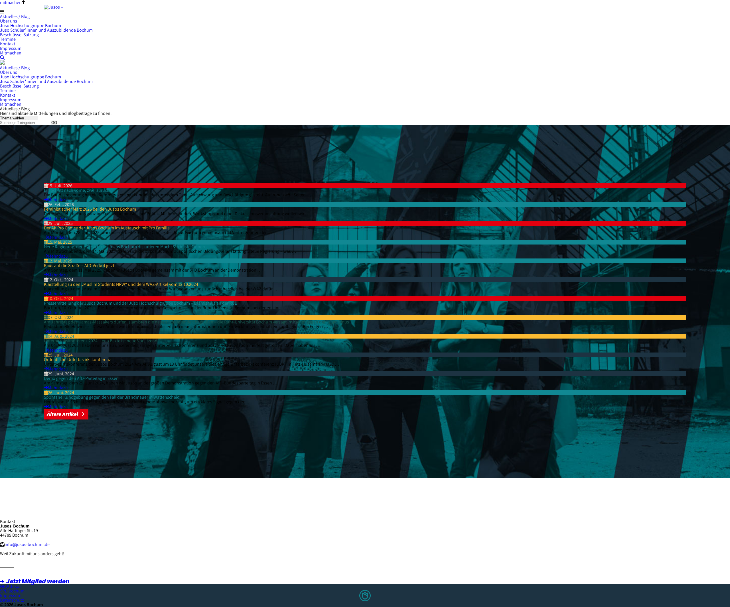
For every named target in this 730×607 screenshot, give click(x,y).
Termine (8, 39)
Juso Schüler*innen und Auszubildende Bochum (46, 30)
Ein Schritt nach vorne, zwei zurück (76, 190)
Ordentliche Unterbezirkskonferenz (77, 359)
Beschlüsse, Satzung (19, 35)
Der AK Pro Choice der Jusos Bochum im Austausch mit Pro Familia (107, 228)
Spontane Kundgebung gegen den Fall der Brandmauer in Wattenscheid (112, 397)
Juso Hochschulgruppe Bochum (30, 25)
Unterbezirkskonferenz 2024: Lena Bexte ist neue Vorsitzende (102, 341)
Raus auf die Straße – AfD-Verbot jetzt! (80, 265)
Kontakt (7, 44)
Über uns (8, 21)
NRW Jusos (10, 586)
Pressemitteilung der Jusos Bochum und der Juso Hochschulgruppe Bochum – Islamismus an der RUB (140, 303)
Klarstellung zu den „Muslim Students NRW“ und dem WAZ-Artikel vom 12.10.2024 (121, 284)
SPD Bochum (12, 591)
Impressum (10, 48)
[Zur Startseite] (65, 7)
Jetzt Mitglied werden (38, 581)
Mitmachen (10, 53)
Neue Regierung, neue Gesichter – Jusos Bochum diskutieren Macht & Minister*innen (124, 247)
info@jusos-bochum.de (27, 544)
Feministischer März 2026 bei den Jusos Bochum (90, 209)
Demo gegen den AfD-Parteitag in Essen (81, 378)
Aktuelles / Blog (15, 16)
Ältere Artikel (62, 414)
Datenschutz (12, 600)
